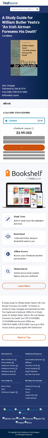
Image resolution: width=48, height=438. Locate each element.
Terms (27, 392)
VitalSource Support (8, 392)
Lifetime (26, 121)
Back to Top (24, 337)
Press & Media (6, 363)
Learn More (24, 286)
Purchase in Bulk (31, 365)
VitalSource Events (8, 368)
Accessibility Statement (34, 360)
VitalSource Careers (8, 365)
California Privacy (31, 386)
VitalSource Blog (7, 371)
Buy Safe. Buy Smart (32, 374)
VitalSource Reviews (8, 374)
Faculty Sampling (31, 368)
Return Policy (6, 386)
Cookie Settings (30, 398)
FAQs (3, 389)
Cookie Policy (30, 395)
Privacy (27, 389)
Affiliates (28, 363)
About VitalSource (7, 360)
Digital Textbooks (31, 371)
